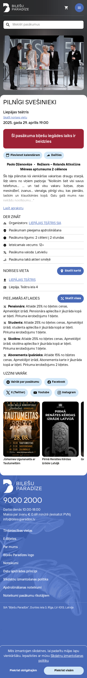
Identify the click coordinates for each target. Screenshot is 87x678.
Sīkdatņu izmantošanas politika (25, 579)
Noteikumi (10, 563)
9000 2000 (22, 500)
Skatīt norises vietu (15, 117)
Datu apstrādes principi (20, 571)
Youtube (43, 392)
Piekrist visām (63, 670)
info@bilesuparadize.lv (19, 519)
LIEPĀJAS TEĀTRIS (22, 280)
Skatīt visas (73, 298)
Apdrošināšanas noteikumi (22, 587)
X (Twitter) (18, 392)
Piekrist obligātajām (23, 670)
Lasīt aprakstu (13, 208)
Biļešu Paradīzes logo (18, 555)
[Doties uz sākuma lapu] (16, 7)
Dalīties (56, 155)
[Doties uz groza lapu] (61, 7)
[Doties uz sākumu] (22, 486)
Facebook (58, 381)
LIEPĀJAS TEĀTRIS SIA (45, 223)
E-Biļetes (9, 538)
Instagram (69, 392)
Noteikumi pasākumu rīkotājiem (26, 595)
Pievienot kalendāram (25, 155)
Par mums (10, 547)
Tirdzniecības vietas (17, 530)
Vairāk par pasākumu (25, 381)
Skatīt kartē (73, 270)
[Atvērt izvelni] (79, 7)
